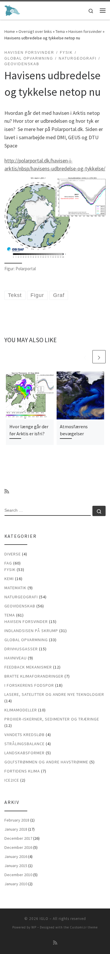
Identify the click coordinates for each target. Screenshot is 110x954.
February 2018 (16, 820)
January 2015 (15, 865)
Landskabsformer (24, 752)
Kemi (9, 578)
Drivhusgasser (21, 648)
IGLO (44, 918)
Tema (60, 31)
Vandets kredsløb (24, 734)
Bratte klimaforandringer (33, 676)
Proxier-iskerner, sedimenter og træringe (51, 719)
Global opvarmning (26, 639)
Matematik (15, 587)
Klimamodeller (20, 710)
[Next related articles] (99, 356)
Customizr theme (84, 927)
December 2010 (18, 874)
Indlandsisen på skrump (31, 630)
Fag (8, 563)
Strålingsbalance (24, 743)
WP (33, 927)
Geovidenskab (19, 606)
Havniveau (15, 658)
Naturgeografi (21, 596)
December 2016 (18, 847)
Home (9, 31)
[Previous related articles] (85, 356)
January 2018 (15, 829)
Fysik (10, 569)
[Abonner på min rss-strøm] (6, 491)
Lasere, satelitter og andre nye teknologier (54, 694)
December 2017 (18, 838)
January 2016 (15, 856)
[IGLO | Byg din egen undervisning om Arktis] (12, 10)
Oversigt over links (35, 31)
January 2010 (15, 883)
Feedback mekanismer (28, 667)
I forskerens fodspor (29, 685)
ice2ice (11, 780)
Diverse (12, 554)
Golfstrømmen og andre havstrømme (46, 762)
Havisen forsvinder (85, 31)
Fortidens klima (22, 771)
